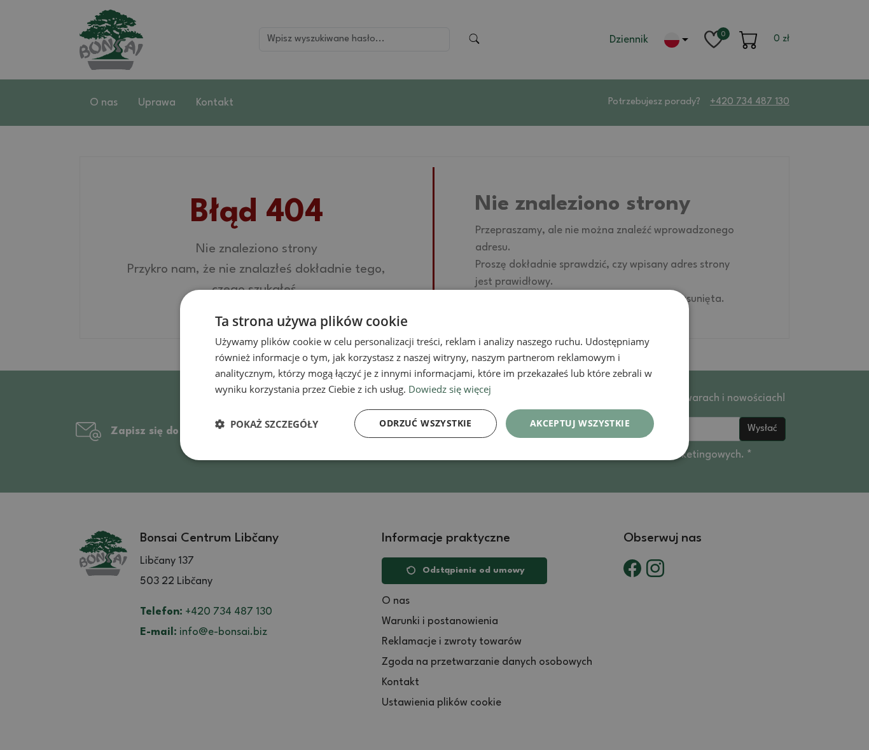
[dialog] (434, 375)
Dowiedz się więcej (449, 389)
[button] (266, 424)
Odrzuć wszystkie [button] (425, 423)
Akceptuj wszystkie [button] (580, 423)
